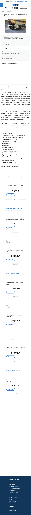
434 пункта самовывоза (22, 1)
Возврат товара (13, 486)
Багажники (12, 510)
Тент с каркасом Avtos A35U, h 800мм (14, 283)
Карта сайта (12, 501)
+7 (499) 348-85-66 (11, 8)
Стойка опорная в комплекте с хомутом (14, 380)
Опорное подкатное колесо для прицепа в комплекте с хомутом (15, 218)
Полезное (12, 499)
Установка (12, 490)
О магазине (12, 484)
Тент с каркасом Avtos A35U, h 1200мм (14, 315)
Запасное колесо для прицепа (14, 185)
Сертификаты (13, 495)
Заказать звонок (23, 8)
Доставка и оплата (14, 488)
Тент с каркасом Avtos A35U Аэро (15, 347)
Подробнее (10, 194)
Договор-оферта (13, 492)
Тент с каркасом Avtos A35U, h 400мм (14, 251)
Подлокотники (13, 512)
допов (15, 5)
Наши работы (13, 497)
